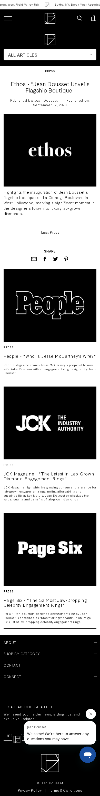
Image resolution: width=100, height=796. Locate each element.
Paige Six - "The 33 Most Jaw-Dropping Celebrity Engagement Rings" (45, 602)
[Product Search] (79, 18)
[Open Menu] (8, 18)
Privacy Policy (30, 790)
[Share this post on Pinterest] (66, 259)
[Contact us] (68, 18)
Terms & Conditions (65, 790)
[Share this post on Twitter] (55, 259)
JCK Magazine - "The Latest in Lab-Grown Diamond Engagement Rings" (49, 476)
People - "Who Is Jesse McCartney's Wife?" (50, 356)
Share (50, 251)
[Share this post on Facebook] (44, 259)
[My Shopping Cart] (93, 18)
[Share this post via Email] (34, 259)
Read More (50, 305)
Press (50, 71)
